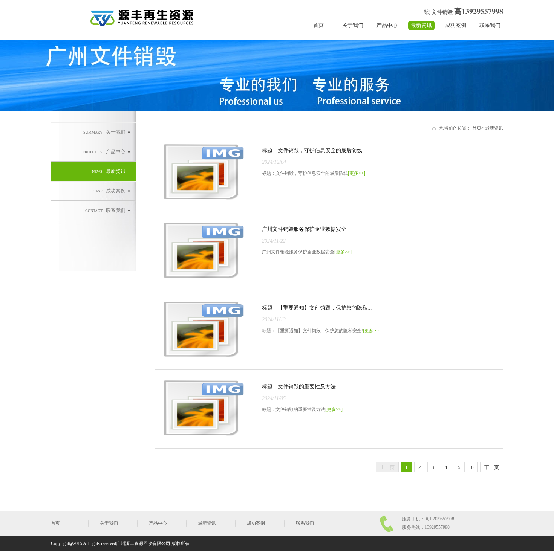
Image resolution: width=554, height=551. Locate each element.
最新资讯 (421, 25)
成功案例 (455, 25)
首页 (318, 25)
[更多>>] (356, 173)
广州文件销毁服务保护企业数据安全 (304, 229)
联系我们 (489, 25)
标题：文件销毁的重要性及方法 (299, 386)
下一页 (491, 467)
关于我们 (352, 25)
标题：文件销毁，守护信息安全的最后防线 (312, 150)
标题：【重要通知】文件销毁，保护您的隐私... (317, 308)
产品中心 (387, 25)
